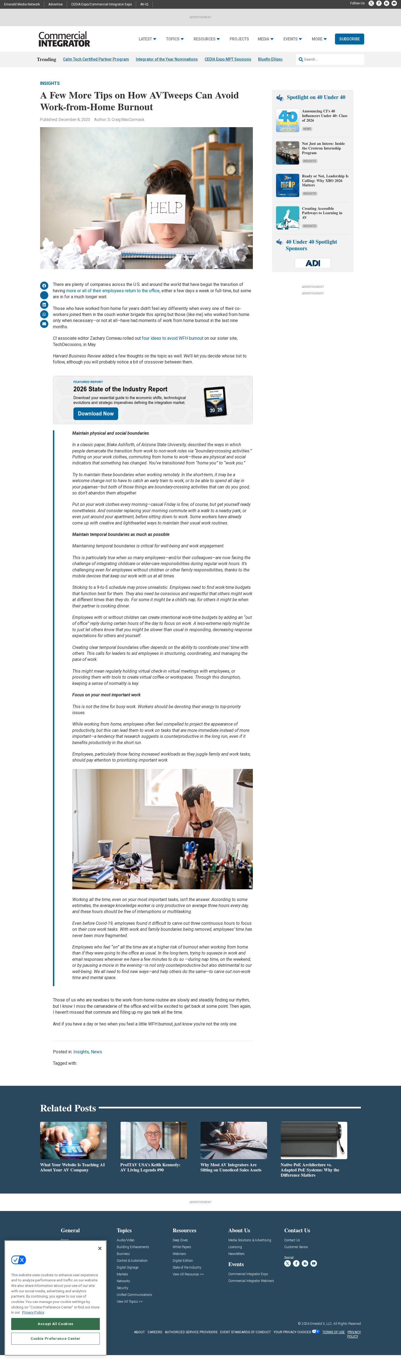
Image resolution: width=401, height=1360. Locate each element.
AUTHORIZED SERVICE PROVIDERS (191, 1332)
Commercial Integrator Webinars (251, 1281)
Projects (239, 39)
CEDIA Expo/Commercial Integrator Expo (101, 4)
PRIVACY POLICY (354, 1334)
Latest (145, 39)
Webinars (179, 1254)
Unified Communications (134, 1295)
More (317, 39)
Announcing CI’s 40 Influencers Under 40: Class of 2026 (324, 115)
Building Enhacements (133, 1247)
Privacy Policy (33, 1312)
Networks (123, 1281)
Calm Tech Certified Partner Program (96, 59)
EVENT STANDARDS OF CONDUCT (245, 1332)
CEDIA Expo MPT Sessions (228, 59)
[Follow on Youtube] (394, 3)
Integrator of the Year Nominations (167, 59)
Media (263, 39)
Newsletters (236, 1254)
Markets (122, 1274)
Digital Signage (127, 1267)
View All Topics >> (130, 1302)
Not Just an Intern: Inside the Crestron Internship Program (323, 148)
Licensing (235, 1247)
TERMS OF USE (333, 1332)
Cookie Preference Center (55, 1339)
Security (122, 1288)
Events (290, 39)
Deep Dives (180, 1240)
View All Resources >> (188, 1274)
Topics (172, 39)
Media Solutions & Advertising (249, 1240)
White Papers (182, 1247)
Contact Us (292, 1240)
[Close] (100, 1248)
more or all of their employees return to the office (113, 290)
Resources (205, 39)
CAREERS (155, 1332)
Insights (50, 83)
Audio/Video (125, 1240)
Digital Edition (183, 1261)
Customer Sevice (296, 1247)
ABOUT (139, 1332)
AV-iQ (144, 4)
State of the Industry (187, 1267)
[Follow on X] (371, 3)
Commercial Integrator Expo (248, 1274)
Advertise (55, 4)
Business (123, 1254)
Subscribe (349, 39)
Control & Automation (132, 1261)
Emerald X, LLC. (321, 1324)
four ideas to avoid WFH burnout (172, 338)
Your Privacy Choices (292, 1332)
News (96, 1051)
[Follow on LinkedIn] (386, 3)
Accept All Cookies (55, 1324)
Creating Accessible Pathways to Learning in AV (322, 212)
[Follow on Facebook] (379, 3)
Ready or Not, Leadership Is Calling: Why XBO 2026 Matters (325, 180)
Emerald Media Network (22, 4)
